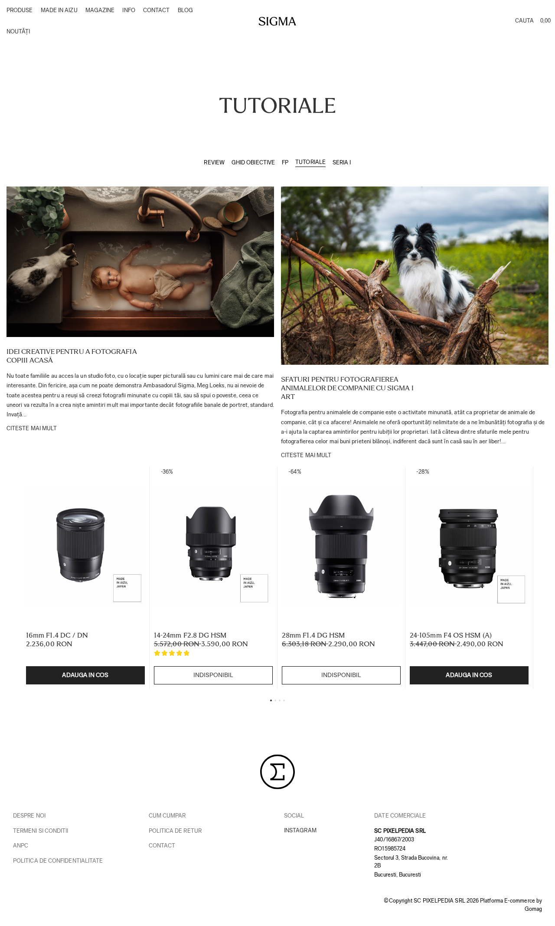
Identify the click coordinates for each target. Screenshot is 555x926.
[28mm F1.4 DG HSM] (341, 547)
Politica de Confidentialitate (58, 860)
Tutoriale (310, 162)
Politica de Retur (175, 831)
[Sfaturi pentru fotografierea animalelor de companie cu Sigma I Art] (414, 276)
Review (214, 162)
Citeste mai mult (32, 428)
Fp (285, 162)
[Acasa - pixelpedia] (277, 21)
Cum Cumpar (167, 815)
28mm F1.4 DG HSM (313, 635)
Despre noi (29, 815)
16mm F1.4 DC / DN (57, 635)
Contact (162, 845)
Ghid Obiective (253, 162)
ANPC (20, 845)
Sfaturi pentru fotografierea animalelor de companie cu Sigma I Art (347, 388)
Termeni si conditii (41, 831)
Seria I (342, 162)
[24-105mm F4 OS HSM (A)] (469, 547)
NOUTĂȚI (18, 31)
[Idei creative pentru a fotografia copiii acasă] (140, 262)
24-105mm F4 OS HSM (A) (451, 635)
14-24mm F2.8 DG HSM (190, 635)
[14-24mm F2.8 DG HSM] (213, 547)
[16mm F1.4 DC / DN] (85, 547)
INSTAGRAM (300, 830)
